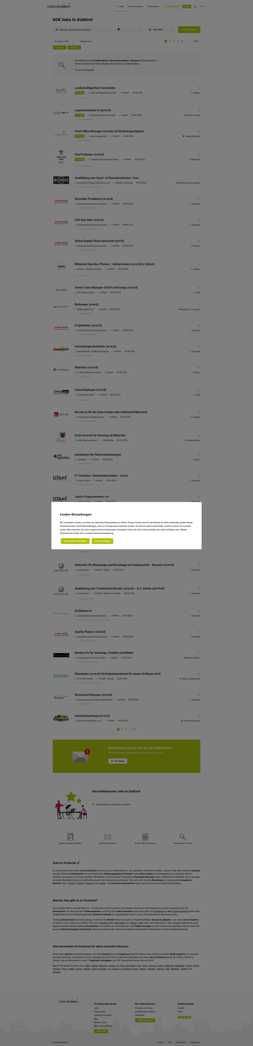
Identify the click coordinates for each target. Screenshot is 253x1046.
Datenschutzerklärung (103, 533)
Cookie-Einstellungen (102, 541)
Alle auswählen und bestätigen (75, 541)
